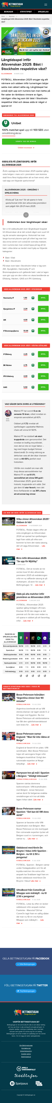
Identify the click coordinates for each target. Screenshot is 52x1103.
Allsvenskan (6, 74)
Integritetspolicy (26, 1051)
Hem (3, 16)
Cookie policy (26, 1054)
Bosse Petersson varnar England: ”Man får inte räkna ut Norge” (32, 737)
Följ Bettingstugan (27, 991)
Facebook (42, 958)
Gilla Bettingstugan (27, 964)
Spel (43, 298)
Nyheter (12, 16)
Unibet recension (25, 148)
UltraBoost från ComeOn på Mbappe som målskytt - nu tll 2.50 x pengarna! (31, 893)
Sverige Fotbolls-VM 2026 (26, 779)
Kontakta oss (26, 1048)
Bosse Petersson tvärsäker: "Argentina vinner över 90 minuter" (30, 698)
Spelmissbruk (26, 1057)
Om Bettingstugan (26, 1045)
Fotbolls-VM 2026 (23, 704)
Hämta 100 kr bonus (26, 141)
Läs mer (39, 585)
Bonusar (8, 12)
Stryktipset (26, 12)
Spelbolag (43, 12)
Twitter (42, 985)
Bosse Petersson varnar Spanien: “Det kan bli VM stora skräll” (32, 811)
